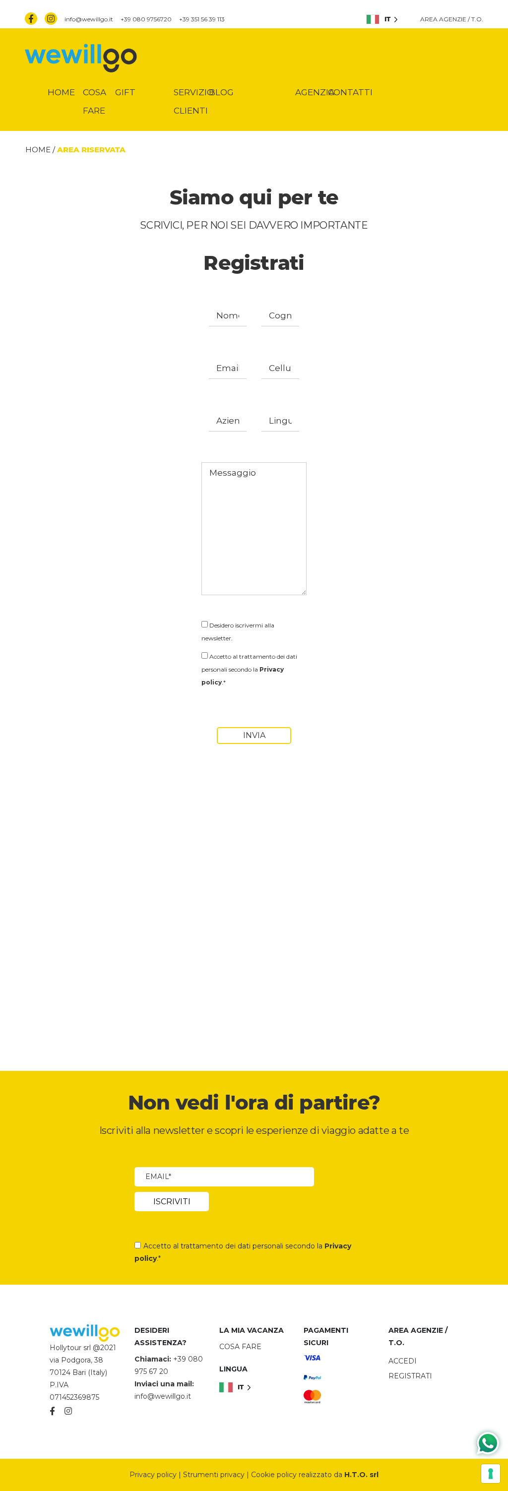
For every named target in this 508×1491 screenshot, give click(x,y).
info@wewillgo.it (88, 19)
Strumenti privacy (214, 1474)
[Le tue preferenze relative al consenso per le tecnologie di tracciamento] (490, 1473)
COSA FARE (240, 1346)
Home (61, 92)
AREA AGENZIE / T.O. (451, 19)
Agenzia (314, 92)
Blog (221, 92)
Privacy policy (153, 1474)
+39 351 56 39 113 (202, 19)
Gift (125, 92)
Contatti (350, 92)
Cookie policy (274, 1474)
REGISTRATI (410, 1375)
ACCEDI (402, 1361)
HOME (38, 149)
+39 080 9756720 (146, 19)
